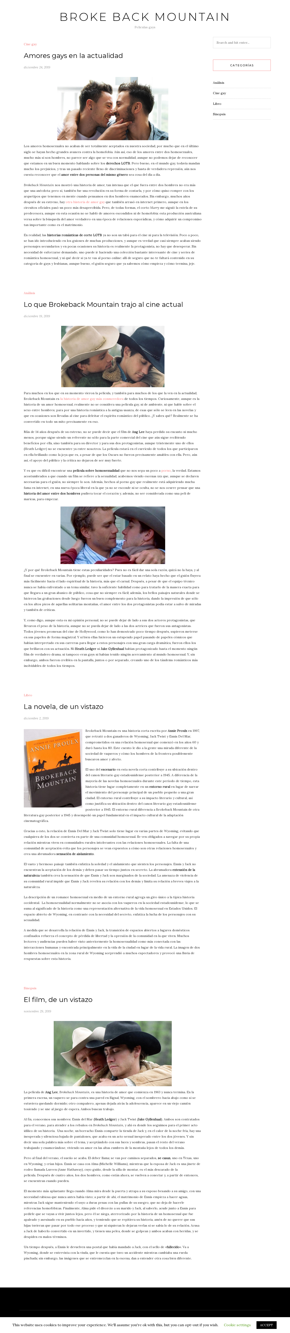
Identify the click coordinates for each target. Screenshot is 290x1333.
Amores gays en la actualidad (73, 55)
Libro (28, 695)
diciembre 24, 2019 (37, 67)
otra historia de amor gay (85, 202)
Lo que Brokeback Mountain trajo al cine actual (103, 304)
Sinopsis (30, 988)
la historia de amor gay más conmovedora (91, 399)
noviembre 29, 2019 (37, 1011)
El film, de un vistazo (58, 999)
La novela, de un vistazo (63, 706)
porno (166, 470)
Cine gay (30, 44)
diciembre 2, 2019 (36, 718)
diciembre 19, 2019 (37, 316)
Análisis (29, 293)
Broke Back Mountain (145, 17)
